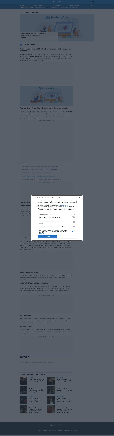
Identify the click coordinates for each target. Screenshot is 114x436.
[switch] (73, 217)
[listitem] (57, 214)
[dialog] (57, 218)
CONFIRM (47, 236)
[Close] (80, 198)
